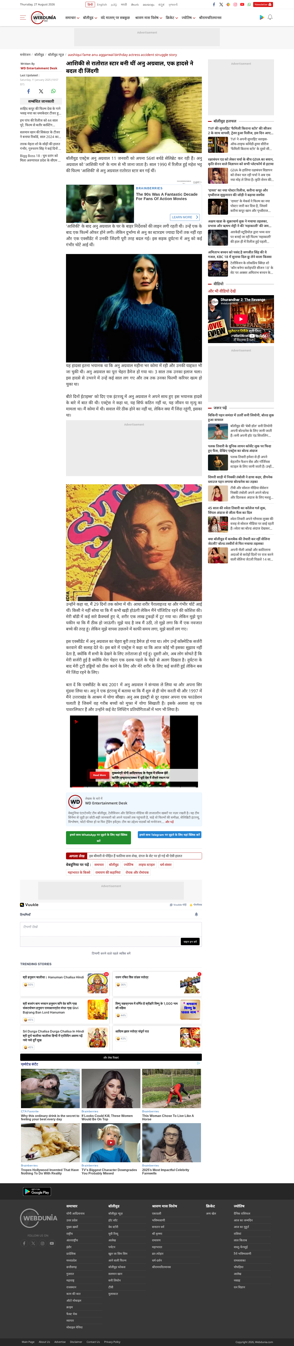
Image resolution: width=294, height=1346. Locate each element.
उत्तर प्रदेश (71, 1220)
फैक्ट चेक (71, 1314)
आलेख (112, 1240)
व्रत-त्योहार (157, 1254)
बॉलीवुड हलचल (225, 121)
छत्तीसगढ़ (71, 1267)
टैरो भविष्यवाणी (242, 1254)
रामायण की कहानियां (107, 872)
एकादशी (156, 1213)
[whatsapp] (53, 91)
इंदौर (68, 1247)
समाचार (70, 17)
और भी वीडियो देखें (222, 291)
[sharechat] (228, 4)
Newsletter (261, 4)
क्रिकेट (170, 17)
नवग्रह (237, 1280)
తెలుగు (135, 4)
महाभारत (157, 1247)
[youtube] (242, 4)
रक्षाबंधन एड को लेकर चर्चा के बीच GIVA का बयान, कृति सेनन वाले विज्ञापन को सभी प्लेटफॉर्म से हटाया (241, 161)
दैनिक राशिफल (242, 1213)
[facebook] (214, 4)
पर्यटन (111, 1247)
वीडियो (218, 283)
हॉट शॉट (113, 1220)
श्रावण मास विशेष (146, 17)
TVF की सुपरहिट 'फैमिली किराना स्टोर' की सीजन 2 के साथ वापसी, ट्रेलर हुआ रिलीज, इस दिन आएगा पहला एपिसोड (241, 130)
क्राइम (69, 1307)
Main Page (28, 1342)
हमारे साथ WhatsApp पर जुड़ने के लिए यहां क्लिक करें (98, 838)
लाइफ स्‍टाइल (147, 864)
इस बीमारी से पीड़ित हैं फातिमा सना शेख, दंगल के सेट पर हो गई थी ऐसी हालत (135, 856)
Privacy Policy (112, 1342)
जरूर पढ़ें (220, 407)
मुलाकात (113, 1294)
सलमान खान (115, 1274)
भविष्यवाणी (158, 1220)
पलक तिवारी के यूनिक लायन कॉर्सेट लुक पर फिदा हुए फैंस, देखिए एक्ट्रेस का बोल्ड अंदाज (239, 448)
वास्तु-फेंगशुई (241, 1247)
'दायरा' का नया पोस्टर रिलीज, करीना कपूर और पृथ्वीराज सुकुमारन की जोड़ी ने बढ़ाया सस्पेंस (238, 192)
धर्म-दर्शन (157, 1260)
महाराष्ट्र (70, 1280)
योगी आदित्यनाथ (75, 1213)
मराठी (124, 4)
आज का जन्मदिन (243, 1220)
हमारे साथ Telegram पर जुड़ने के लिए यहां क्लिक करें (169, 835)
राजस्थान (71, 1287)
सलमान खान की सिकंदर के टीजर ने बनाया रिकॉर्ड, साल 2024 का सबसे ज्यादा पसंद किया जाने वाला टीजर (40, 134)
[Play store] (262, 17)
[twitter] (221, 4)
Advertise (60, 1342)
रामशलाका (240, 1260)
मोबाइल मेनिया (74, 1327)
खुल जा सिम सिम (117, 1254)
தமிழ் (114, 4)
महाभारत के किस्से (79, 872)
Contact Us (93, 1342)
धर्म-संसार (166, 864)
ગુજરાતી (173, 4)
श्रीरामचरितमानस (210, 17)
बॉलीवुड (88, 17)
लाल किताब (240, 1240)
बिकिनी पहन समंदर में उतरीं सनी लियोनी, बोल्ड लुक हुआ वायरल (241, 417)
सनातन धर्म (158, 1227)
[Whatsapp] (249, 4)
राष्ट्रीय (69, 1234)
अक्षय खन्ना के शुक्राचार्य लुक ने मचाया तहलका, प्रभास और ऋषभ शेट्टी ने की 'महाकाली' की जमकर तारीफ (240, 223)
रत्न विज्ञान (239, 1287)
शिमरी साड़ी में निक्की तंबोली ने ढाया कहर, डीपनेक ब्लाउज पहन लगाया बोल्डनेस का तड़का (240, 479)
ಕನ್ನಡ (161, 4)
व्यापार (70, 1320)
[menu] (24, 18)
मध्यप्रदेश (71, 1260)
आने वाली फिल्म (117, 1260)
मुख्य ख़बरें (72, 1227)
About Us (44, 1342)
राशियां (237, 1234)
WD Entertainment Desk (39, 68)
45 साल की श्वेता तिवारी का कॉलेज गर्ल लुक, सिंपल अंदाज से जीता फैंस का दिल (237, 510)
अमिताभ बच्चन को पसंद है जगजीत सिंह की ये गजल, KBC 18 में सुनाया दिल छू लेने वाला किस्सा (240, 254)
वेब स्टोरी (113, 1227)
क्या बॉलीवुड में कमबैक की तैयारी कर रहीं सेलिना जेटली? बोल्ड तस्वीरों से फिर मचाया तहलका (239, 541)
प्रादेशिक (71, 1254)
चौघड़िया (238, 1267)
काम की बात (73, 1294)
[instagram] (235, 4)
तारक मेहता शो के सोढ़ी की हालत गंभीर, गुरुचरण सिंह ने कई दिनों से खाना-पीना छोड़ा (40, 146)
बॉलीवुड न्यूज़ (56, 54)
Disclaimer (76, 1342)
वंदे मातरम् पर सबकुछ (115, 17)
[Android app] (37, 1191)
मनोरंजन (25, 54)
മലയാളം (148, 4)
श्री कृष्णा (157, 1234)
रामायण (156, 1240)
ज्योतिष (187, 17)
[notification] (270, 17)
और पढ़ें (169, 822)
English (102, 4)
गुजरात (70, 1274)
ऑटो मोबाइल (73, 1300)
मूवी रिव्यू (113, 1234)
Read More (99, 775)
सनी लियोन (114, 1280)
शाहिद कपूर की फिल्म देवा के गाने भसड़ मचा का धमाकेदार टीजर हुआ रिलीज (41, 110)
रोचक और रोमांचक (137, 872)
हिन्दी (90, 4)
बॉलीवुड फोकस (116, 1267)
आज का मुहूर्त (241, 1227)
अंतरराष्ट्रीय (72, 1240)
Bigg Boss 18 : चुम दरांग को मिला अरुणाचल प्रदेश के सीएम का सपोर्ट (40, 158)
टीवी (110, 1287)
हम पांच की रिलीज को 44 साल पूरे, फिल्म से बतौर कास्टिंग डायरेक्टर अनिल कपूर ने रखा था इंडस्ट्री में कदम (39, 122)
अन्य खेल (211, 1213)
